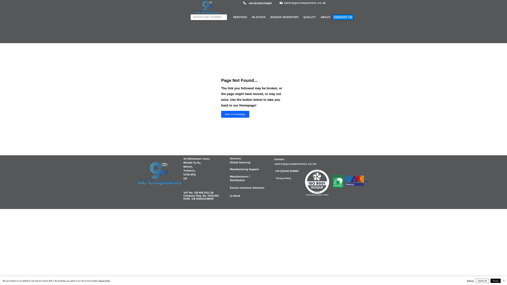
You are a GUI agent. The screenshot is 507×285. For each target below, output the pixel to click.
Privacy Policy (104, 280)
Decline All (482, 280)
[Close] (503, 281)
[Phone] (244, 3)
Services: (236, 158)
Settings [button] (470, 280)
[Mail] (281, 3)
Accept (495, 280)
